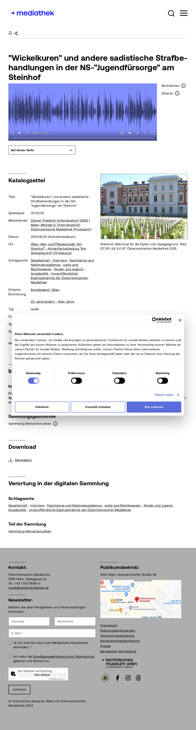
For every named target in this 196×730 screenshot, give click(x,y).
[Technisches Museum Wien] (118, 662)
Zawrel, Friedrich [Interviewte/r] (55, 220)
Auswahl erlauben (98, 407)
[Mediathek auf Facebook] (118, 677)
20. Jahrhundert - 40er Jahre (52, 302)
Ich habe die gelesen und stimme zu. (54, 659)
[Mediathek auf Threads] (138, 678)
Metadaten (23, 460)
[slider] (82, 138)
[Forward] (27, 133)
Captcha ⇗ (58, 679)
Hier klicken (42, 674)
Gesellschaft (40, 260)
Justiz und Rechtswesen (123, 505)
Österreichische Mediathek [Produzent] (61, 229)
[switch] (76, 381)
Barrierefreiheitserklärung (120, 641)
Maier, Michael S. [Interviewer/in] (55, 225)
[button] (171, 13)
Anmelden (19, 689)
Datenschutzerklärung (117, 636)
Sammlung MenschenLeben (29, 531)
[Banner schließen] (180, 320)
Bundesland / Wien (45, 290)
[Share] (122, 133)
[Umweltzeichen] (105, 677)
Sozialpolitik (40, 273)
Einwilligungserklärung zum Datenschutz (64, 656)
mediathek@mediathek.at (28, 588)
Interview (60, 260)
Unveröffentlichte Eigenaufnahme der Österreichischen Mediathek (59, 278)
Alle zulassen (154, 407)
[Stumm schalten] (130, 133)
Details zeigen (164, 394)
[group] (41, 150)
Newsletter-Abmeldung (118, 651)
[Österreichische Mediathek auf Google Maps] (140, 599)
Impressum (108, 625)
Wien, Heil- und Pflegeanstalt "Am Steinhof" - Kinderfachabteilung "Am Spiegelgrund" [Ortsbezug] (58, 248)
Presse (105, 646)
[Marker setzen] (138, 133)
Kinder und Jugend (68, 269)
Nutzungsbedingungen (117, 630)
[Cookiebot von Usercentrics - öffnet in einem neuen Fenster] (155, 320)
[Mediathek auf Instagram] (128, 678)
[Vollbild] (153, 133)
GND (84, 220)
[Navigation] (181, 13)
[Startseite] (31, 12)
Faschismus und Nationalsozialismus (74, 505)
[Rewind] (12, 133)
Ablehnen (42, 407)
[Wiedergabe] (20, 133)
